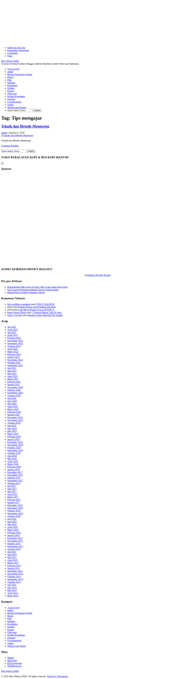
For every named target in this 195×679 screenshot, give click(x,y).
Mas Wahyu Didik (10, 61)
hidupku (11, 82)
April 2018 (12, 461)
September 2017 (15, 480)
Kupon (10, 91)
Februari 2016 (14, 532)
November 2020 (15, 387)
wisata (10, 104)
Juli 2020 (11, 398)
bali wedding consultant (18, 304)
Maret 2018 (12, 464)
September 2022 (15, 343)
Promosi (11, 99)
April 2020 (12, 406)
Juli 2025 (11, 327)
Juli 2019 (11, 425)
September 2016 (15, 513)
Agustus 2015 (14, 549)
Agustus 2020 (14, 395)
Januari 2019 (13, 439)
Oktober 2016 (14, 510)
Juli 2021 (11, 368)
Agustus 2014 (14, 582)
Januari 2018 (13, 469)
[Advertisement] (92, 22)
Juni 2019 (12, 428)
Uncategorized (14, 102)
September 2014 (15, 579)
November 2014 (15, 573)
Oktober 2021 (14, 362)
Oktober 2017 (14, 477)
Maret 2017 (12, 497)
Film (9, 80)
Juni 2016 (12, 521)
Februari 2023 (14, 338)
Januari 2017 (13, 502)
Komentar (14, 663)
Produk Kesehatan (16, 96)
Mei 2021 (12, 373)
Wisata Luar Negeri (16, 107)
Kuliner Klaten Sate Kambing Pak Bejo (37, 307)
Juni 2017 (12, 488)
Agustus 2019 (14, 423)
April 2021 (12, 376)
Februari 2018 (14, 467)
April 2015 (12, 560)
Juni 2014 (12, 587)
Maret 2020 (12, 409)
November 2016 (15, 508)
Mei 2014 (12, 590)
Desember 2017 (15, 472)
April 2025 (12, 329)
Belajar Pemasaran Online (19, 74)
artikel (10, 71)
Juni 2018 (12, 456)
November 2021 (15, 360)
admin (4, 132)
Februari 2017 (14, 499)
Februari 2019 (14, 436)
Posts (9, 56)
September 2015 (15, 546)
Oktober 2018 (14, 447)
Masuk (10, 657)
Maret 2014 (12, 595)
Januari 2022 (13, 357)
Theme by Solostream (57, 676)
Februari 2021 (14, 381)
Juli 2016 (11, 519)
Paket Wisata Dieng (16, 312)
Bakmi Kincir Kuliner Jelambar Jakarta (26, 292)
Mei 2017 (12, 491)
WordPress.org (14, 666)
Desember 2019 (15, 417)
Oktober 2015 (14, 543)
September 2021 (15, 365)
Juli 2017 (11, 486)
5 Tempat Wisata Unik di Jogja (47, 312)
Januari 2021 (13, 384)
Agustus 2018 (14, 453)
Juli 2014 (11, 584)
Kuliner (11, 88)
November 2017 (15, 475)
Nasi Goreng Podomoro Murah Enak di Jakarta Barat (32, 289)
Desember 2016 (15, 505)
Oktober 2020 (14, 390)
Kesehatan (12, 85)
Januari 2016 (13, 535)
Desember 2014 (15, 571)
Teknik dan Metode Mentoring (25, 126)
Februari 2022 (14, 354)
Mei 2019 (12, 431)
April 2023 (12, 335)
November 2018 (15, 445)
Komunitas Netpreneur (18, 50)
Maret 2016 (12, 530)
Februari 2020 (14, 412)
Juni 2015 (12, 554)
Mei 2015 (12, 557)
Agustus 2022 (14, 346)
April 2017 (12, 494)
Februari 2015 (14, 565)
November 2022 (15, 340)
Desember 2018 (15, 442)
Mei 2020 (12, 403)
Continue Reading (10, 145)
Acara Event (13, 69)
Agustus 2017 (14, 483)
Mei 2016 (12, 524)
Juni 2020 (12, 401)
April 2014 (12, 593)
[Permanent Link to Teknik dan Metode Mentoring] (17, 135)
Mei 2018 (12, 458)
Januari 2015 (13, 568)
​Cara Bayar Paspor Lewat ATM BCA (36, 309)
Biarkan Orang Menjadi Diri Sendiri (45, 315)
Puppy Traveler (14, 315)
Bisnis (10, 77)
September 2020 (15, 392)
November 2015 (15, 541)
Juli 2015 (11, 552)
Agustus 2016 (14, 516)
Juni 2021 (12, 371)
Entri (12, 660)
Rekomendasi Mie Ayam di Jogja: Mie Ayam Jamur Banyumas (37, 287)
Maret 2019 (12, 434)
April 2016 (12, 527)
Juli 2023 (11, 332)
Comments (12, 53)
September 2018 (15, 450)
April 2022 (12, 349)
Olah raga (12, 93)
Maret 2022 (12, 351)
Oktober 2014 (14, 576)
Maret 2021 (12, 379)
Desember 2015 (15, 538)
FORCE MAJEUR (45, 304)
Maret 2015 (12, 563)
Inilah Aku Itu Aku (16, 47)
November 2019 (15, 420)
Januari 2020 (13, 414)
